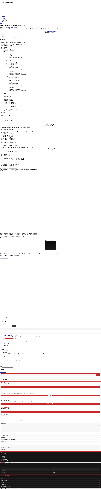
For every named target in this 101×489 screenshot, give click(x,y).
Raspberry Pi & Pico (6, 20)
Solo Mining (3, 21)
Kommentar (1, 366)
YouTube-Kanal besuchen (50, 403)
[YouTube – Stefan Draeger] (14, 338)
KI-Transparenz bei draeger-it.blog (5, 486)
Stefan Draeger (15, 27)
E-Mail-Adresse (2, 369)
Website (1, 370)
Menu (1, 23)
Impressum (2, 478)
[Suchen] (98, 375)
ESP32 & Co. (5, 19)
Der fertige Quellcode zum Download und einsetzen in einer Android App (11, 37)
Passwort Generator (3, 425)
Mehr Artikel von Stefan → (9, 338)
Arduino (4, 18)
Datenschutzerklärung (4, 480)
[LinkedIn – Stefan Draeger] (15, 338)
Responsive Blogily (15, 488)
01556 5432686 (5, 459)
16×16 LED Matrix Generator (4, 449)
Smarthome (3, 16)
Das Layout (3, 36)
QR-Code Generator (3, 423)
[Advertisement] (50, 8)
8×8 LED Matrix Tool (3, 445)
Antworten (3, 349)
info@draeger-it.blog (5, 460)
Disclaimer (2, 482)
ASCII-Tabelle (3, 437)
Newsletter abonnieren (50, 395)
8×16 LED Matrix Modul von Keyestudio (6, 447)
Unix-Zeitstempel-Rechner (4, 435)
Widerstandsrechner (3, 441)
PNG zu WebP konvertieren (4, 427)
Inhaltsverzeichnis (2, 34)
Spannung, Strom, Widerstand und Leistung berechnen (8, 439)
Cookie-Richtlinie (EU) (4, 484)
